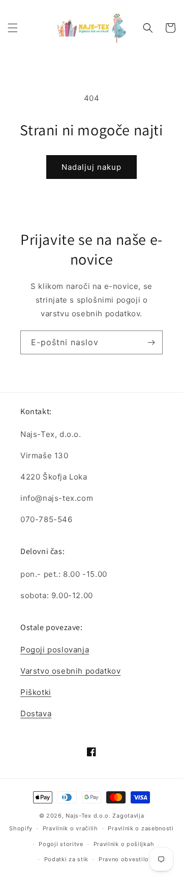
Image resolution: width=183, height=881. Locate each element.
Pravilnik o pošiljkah (124, 844)
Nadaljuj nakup (91, 167)
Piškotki (35, 692)
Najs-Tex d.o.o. (88, 815)
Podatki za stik (66, 859)
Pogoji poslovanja (54, 649)
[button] (13, 28)
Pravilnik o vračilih (70, 828)
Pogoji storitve (61, 844)
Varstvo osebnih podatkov (70, 671)
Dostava (35, 713)
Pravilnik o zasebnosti (140, 828)
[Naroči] (151, 342)
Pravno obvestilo (124, 859)
